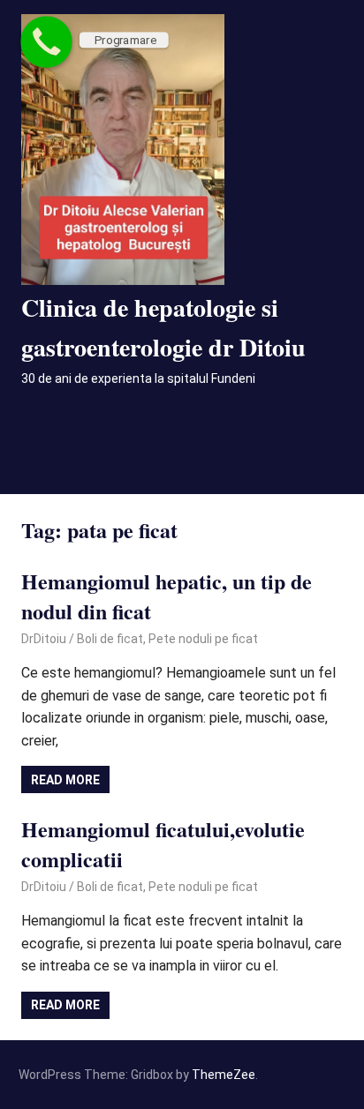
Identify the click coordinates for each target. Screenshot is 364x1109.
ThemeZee (223, 1075)
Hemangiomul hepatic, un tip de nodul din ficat (166, 596)
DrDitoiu (43, 639)
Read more (65, 780)
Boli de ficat (110, 639)
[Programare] (46, 42)
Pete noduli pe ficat (203, 639)
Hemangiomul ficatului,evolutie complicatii (163, 843)
